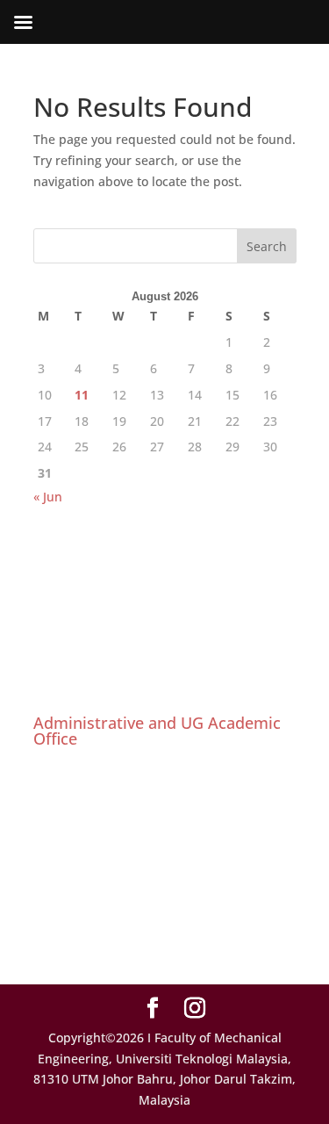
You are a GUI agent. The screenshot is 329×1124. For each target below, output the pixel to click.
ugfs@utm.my (113, 912)
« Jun (47, 496)
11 (82, 394)
